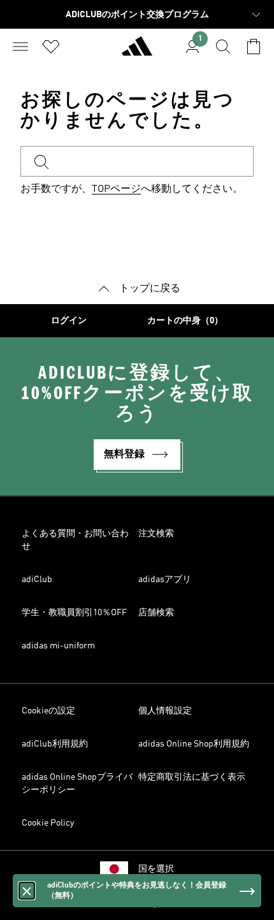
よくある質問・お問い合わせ (75, 540)
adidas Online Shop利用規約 (193, 744)
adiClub (37, 579)
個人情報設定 (165, 710)
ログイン (69, 320)
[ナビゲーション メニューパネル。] (20, 46)
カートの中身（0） (185, 320)
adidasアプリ (164, 579)
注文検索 (156, 533)
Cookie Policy (48, 823)
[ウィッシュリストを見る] (51, 46)
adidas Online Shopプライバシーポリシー (77, 783)
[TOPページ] (137, 51)
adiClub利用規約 (55, 744)
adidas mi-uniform (58, 645)
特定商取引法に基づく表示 (191, 777)
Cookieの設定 (48, 710)
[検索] (223, 46)
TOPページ (116, 189)
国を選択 (156, 869)
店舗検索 (156, 612)
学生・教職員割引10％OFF (74, 612)
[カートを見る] (253, 46)
